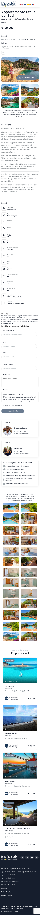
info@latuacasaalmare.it (23, 434)
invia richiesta (13, 411)
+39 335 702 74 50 (9, 884)
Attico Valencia (10, 782)
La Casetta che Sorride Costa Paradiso (18, 829)
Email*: (5, 342)
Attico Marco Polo (11, 734)
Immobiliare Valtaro (15, 906)
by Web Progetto (18, 908)
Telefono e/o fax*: (8, 364)
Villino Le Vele (9, 687)
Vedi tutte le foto (28, 78)
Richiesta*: (6, 374)
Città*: (5, 352)
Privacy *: (6, 390)
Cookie (16, 911)
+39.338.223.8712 (21, 451)
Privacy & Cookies (6, 911)
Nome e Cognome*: (9, 330)
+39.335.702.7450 (21, 431)
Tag (12, 908)
